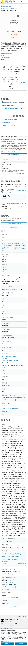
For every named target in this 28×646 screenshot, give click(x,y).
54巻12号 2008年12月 (10, 8)
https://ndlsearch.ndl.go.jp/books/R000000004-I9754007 (14, 560)
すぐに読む (15, 35)
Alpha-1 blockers (6, 363)
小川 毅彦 (4, 267)
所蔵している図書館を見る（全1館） (14, 108)
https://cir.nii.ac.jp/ (7, 574)
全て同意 (21, 643)
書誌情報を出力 (7, 122)
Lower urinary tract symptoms (10, 360)
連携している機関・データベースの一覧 (16, 143)
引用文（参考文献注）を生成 (10, 119)
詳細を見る (23, 82)
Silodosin (4, 358)
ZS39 (3, 373)
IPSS (3, 367)
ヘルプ (5, 151)
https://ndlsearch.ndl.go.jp (9, 400)
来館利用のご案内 (21, 191)
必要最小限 (7, 643)
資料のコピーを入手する (6, 628)
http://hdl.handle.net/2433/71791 (11, 554)
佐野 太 (4, 272)
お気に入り (4, 116)
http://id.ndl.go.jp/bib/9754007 (10, 408)
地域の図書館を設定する (13, 154)
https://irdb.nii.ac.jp (7, 582)
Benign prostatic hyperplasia (9, 356)
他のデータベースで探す (9, 125)
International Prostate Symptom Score (12, 365)
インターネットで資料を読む (7, 626)
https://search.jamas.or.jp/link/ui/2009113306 (14, 565)
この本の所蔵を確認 (19, 173)
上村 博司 (4, 269)
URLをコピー (9, 116)
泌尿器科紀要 (7, 6)
